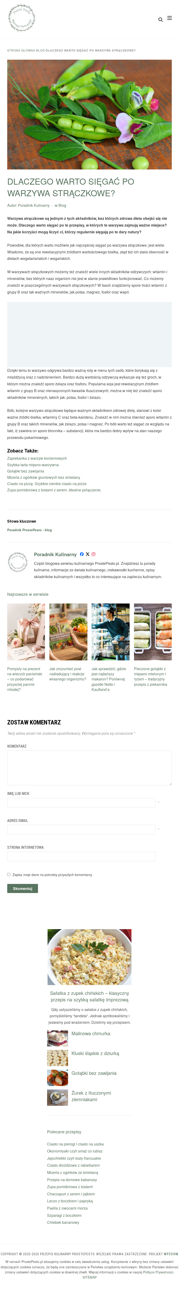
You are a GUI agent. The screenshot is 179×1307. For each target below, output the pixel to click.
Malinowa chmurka (91, 1033)
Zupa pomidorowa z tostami (70, 1186)
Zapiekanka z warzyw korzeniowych (37, 458)
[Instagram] (93, 555)
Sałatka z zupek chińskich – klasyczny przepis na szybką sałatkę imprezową (89, 996)
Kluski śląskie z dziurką (95, 1053)
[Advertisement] (89, 334)
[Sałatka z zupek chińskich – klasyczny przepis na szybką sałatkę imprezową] (89, 932)
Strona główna (21, 50)
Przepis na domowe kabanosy (72, 1179)
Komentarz (17, 746)
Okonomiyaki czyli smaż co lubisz (75, 1151)
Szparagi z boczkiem (64, 1215)
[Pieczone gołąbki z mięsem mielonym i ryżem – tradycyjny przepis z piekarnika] (153, 606)
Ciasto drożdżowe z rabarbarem (73, 1165)
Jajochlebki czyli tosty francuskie (74, 1158)
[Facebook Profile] (82, 555)
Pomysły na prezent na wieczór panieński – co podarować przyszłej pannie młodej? (24, 679)
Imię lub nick (18, 793)
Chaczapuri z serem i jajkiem (71, 1194)
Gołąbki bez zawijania (25, 471)
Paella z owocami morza (67, 1208)
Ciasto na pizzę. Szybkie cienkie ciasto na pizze (46, 483)
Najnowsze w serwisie (27, 594)
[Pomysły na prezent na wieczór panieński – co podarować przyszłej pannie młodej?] (26, 606)
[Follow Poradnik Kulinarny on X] (88, 555)
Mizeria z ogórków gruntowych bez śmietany (43, 477)
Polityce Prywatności (158, 1272)
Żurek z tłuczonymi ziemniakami (91, 1096)
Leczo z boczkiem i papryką (70, 1201)
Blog (40, 50)
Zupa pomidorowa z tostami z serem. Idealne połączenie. (54, 490)
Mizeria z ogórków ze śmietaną (72, 1172)
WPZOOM (171, 1254)
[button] (169, 18)
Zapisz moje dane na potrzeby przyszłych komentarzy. (53, 874)
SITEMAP (90, 1277)
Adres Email (17, 820)
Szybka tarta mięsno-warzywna (33, 464)
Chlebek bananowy (63, 1222)
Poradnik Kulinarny (34, 205)
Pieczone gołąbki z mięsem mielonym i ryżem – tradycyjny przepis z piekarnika (150, 676)
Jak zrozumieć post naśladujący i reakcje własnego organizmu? (67, 674)
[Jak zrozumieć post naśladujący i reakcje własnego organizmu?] (68, 606)
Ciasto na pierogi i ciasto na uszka (75, 1144)
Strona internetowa (25, 847)
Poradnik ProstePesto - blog (29, 530)
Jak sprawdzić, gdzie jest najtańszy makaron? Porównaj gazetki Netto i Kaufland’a (109, 679)
